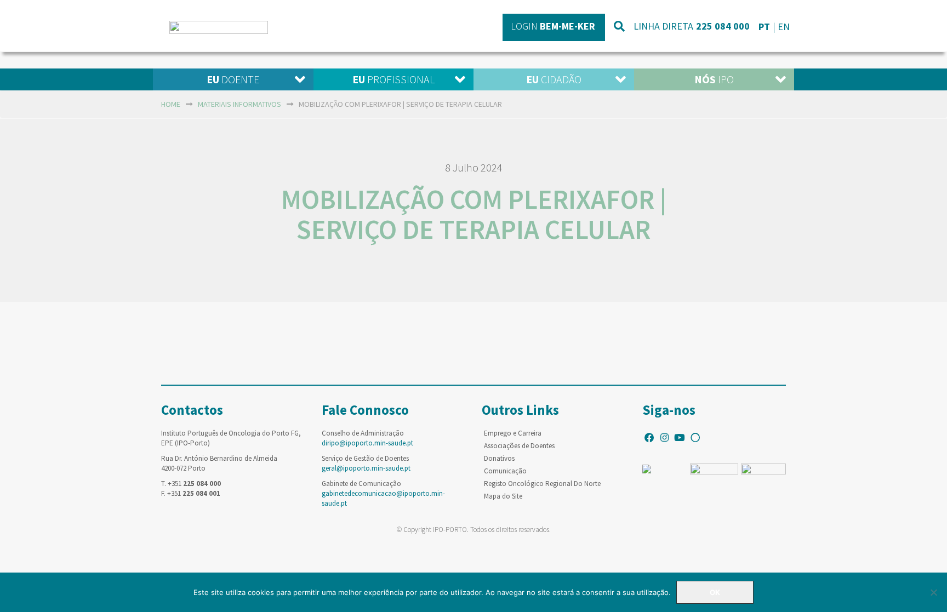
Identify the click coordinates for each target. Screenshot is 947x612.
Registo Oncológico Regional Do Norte (542, 483)
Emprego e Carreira (512, 433)
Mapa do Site (503, 496)
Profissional (393, 79)
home (170, 104)
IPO (714, 79)
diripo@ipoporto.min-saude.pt (367, 443)
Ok (715, 592)
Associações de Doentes (519, 445)
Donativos (499, 458)
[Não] (933, 592)
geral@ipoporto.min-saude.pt (366, 468)
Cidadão (553, 79)
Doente (233, 79)
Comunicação (505, 471)
